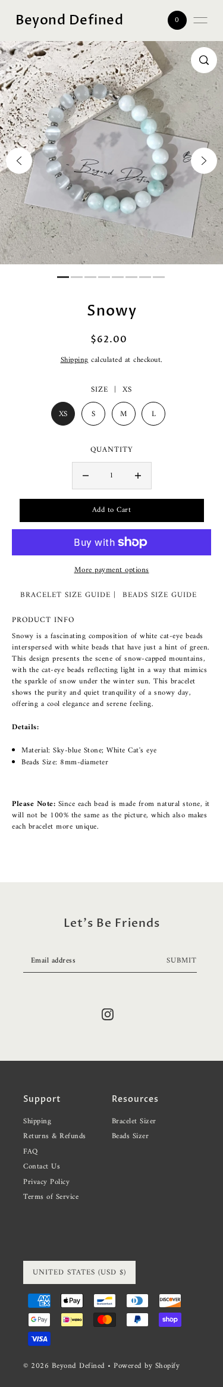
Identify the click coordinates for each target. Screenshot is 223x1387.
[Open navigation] (200, 20)
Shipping (75, 360)
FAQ (30, 1151)
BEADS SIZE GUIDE (160, 595)
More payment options (111, 570)
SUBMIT (182, 960)
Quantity (111, 450)
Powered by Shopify (147, 1366)
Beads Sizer (130, 1136)
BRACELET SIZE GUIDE (65, 595)
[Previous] (19, 161)
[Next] (204, 161)
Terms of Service (50, 1197)
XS (63, 414)
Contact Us (41, 1166)
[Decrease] (86, 476)
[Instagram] (108, 1014)
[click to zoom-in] (204, 60)
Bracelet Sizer (134, 1121)
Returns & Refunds (54, 1136)
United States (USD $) (79, 1272)
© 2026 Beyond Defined (65, 1366)
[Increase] (138, 476)
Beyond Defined (69, 20)
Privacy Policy (46, 1182)
